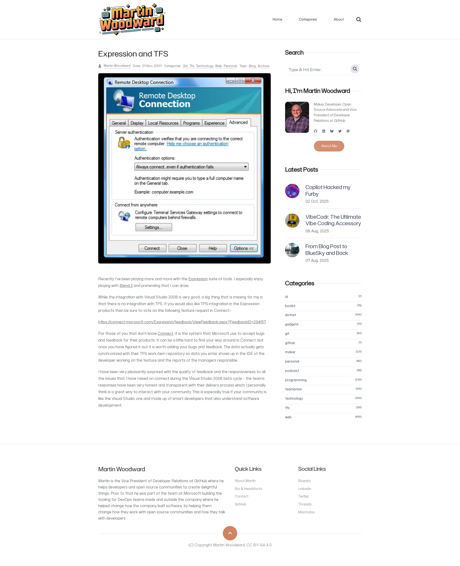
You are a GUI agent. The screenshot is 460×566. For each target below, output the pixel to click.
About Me (329, 146)
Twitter (303, 496)
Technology (204, 66)
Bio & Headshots (248, 488)
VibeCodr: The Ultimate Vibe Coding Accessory (333, 220)
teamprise (323, 389)
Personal (230, 66)
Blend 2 (126, 285)
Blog (252, 66)
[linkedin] (323, 131)
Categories (308, 19)
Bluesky (304, 480)
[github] (315, 131)
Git (185, 66)
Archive (263, 66)
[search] (359, 19)
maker (323, 352)
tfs (323, 407)
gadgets (323, 324)
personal (323, 361)
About (339, 19)
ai (323, 296)
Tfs (192, 66)
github (323, 343)
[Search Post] (355, 68)
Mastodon (306, 512)
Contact (241, 496)
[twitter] (340, 131)
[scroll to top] (230, 533)
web (323, 417)
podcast (323, 370)
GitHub (240, 504)
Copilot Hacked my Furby (328, 190)
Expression (198, 278)
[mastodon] (348, 131)
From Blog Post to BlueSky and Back (326, 249)
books (323, 305)
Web (218, 66)
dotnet (323, 315)
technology (323, 398)
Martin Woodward (117, 65)
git (323, 333)
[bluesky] (332, 131)
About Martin (245, 480)
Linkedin (304, 488)
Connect (165, 333)
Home (277, 19)
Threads (305, 504)
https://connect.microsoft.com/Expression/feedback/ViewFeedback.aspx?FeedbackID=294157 (182, 322)
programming (323, 380)
